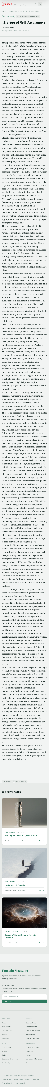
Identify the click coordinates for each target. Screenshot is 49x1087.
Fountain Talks (7, 1031)
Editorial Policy (18, 1080)
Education (30, 1051)
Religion (5, 1051)
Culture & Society (32, 1047)
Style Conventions (20, 1083)
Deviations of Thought (15, 885)
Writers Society (7, 1083)
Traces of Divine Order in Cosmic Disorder (20, 936)
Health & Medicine (33, 1038)
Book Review (30, 1063)
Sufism (4, 1055)
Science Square (32, 1023)
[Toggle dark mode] (40, 4)
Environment (30, 1034)
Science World (31, 1027)
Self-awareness (20, 781)
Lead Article (6, 1047)
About (4, 1023)
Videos (4, 1034)
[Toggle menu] (45, 4)
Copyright (35, 1080)
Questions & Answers (10, 1059)
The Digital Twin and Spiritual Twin (21, 835)
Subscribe (7, 1001)
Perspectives (7, 781)
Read (41, 841)
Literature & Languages (34, 1059)
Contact (27, 1080)
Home (4, 11)
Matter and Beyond (33, 1031)
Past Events (6, 1027)
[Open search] (35, 4)
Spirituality (6, 1063)
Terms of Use (6, 1080)
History (28, 1055)
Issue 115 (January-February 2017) (28, 17)
